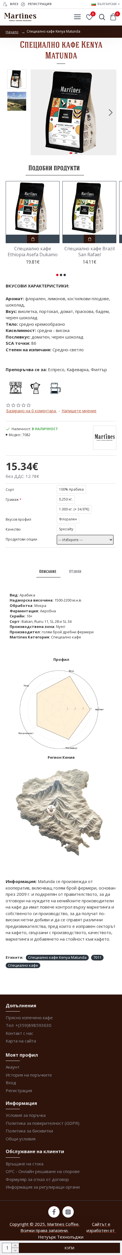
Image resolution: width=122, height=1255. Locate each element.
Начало (12, 32)
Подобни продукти (54, 168)
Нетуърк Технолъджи (60, 1237)
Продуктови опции (21, 539)
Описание (47, 571)
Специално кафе (23, 965)
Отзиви (75, 571)
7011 (97, 957)
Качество (13, 529)
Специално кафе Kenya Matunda (57, 957)
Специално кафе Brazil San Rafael (89, 252)
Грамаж (12, 499)
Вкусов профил (18, 519)
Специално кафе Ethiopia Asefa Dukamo (33, 252)
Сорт (10, 489)
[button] (36, 112)
